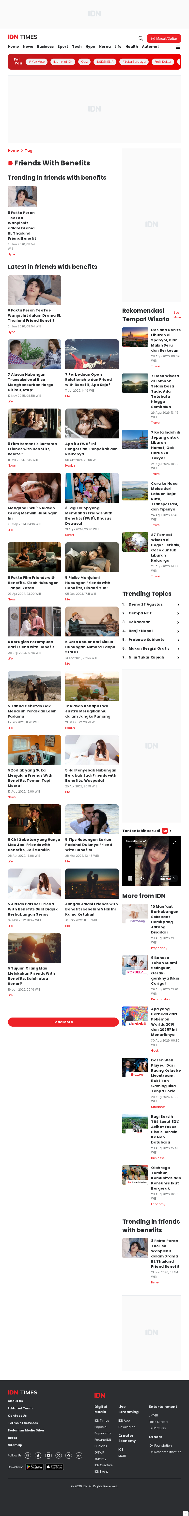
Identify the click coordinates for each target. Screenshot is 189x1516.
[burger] (178, 47)
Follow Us (15, 1455)
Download (15, 1467)
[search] (141, 38)
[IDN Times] (22, 37)
